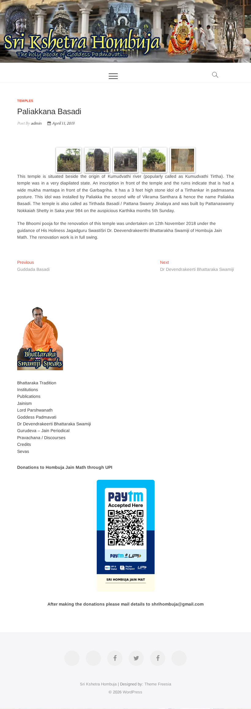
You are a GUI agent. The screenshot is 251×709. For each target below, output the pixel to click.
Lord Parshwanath (35, 410)
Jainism (24, 403)
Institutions (27, 389)
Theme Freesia (157, 684)
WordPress (132, 692)
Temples (25, 101)
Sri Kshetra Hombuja (98, 684)
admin (36, 123)
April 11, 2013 (62, 123)
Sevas (23, 451)
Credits (24, 444)
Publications (28, 396)
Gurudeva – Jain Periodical (43, 430)
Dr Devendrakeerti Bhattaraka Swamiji (54, 423)
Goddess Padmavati (36, 417)
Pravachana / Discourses (41, 437)
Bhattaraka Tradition (36, 382)
